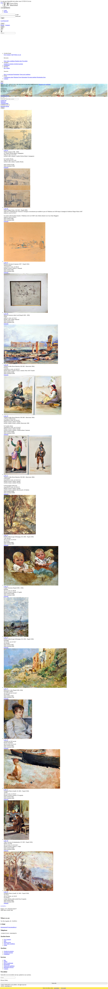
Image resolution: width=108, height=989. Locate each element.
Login (17, 14)
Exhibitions (6, 65)
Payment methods (32, 77)
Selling (8, 68)
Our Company (7, 54)
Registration (16, 74)
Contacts (6, 78)
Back (2, 83)
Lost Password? (5, 20)
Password (18, 16)
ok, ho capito (63, 988)
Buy (5, 68)
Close (2, 23)
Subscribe (54, 983)
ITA (2, 2)
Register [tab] (6, 12)
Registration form (41, 77)
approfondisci (56, 988)
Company (7, 25)
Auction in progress (9, 64)
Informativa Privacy (9, 967)
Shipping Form (17, 77)
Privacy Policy (4, 980)
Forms (5, 945)
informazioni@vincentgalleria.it (8, 927)
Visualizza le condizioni (44, 84)
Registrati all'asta (5, 96)
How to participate (8, 74)
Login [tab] (5, 10)
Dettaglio (6, 167)
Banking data (18, 61)
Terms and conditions (25, 74)
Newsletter (25, 61)
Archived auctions (18, 64)
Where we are (17, 54)
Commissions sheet (8, 77)
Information (24, 77)
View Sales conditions (9, 61)
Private (2, 25)
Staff (12, 54)
